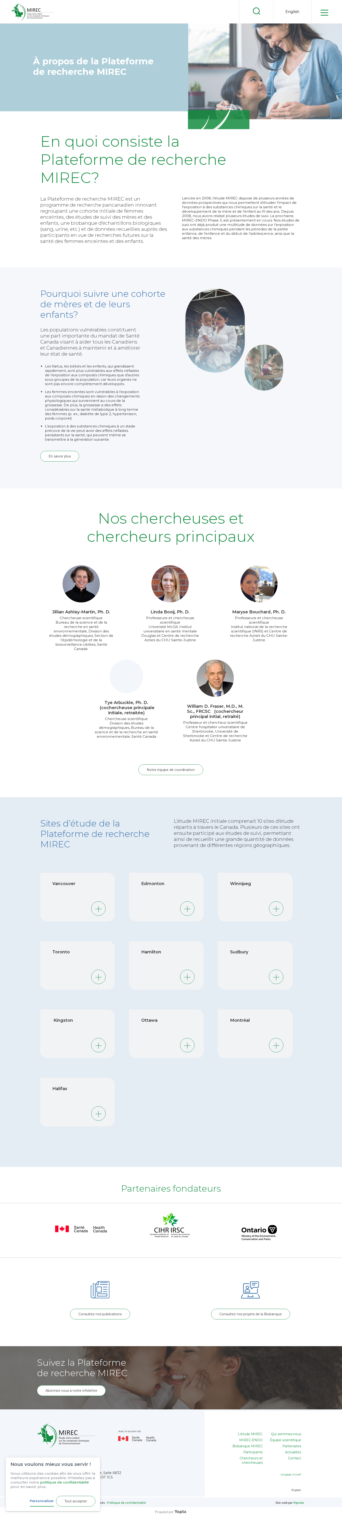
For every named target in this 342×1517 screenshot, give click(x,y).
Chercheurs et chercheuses (251, 1460)
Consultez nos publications (100, 1314)
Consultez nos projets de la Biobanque (250, 1314)
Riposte (298, 1502)
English (292, 12)
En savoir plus (60, 456)
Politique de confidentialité (126, 1502)
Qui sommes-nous (286, 1434)
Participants (253, 1452)
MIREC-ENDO (251, 1440)
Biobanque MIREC (247, 1446)
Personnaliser (42, 1501)
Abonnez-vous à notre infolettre (71, 1390)
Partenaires (291, 1446)
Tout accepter (75, 1501)
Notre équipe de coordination (171, 770)
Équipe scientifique (285, 1440)
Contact (294, 1458)
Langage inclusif (291, 1474)
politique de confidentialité (64, 1482)
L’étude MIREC (250, 1434)
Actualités (293, 1452)
